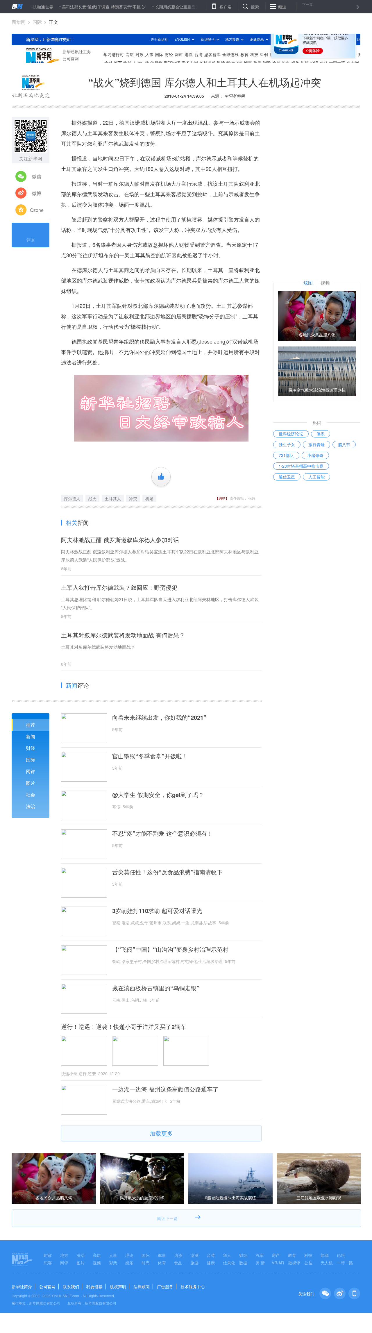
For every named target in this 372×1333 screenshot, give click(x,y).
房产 (276, 1255)
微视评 (294, 1262)
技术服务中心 (192, 1286)
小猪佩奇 (315, 455)
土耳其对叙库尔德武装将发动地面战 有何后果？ (123, 635)
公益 (308, 1262)
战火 (92, 498)
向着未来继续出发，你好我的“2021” (159, 717)
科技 (308, 1255)
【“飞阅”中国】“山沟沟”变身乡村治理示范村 (170, 949)
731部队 (286, 455)
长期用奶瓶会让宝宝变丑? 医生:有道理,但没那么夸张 (176, 7)
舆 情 (260, 1262)
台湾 (211, 1255)
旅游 (194, 1262)
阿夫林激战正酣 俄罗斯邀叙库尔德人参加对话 (120, 539)
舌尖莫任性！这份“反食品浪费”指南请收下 (167, 872)
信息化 (229, 1262)
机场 (149, 498)
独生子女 (287, 444)
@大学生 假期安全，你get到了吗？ (158, 795)
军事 (162, 1255)
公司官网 (47, 1286)
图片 (30, 783)
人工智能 (316, 477)
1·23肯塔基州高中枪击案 (301, 466)
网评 (30, 771)
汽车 (259, 1255)
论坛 (341, 1255)
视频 (97, 1262)
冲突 (133, 498)
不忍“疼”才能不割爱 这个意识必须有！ (162, 833)
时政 (48, 1255)
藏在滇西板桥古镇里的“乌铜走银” (155, 988)
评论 (30, 240)
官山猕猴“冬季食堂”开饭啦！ (150, 756)
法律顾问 (141, 1286)
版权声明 (118, 1286)
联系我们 (71, 1286)
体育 (162, 1262)
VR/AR (278, 1262)
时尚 (146, 1262)
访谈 (178, 1255)
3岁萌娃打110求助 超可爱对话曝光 (157, 911)
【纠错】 (222, 498)
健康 (211, 1262)
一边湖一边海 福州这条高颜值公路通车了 (165, 1089)
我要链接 (94, 1286)
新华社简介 (22, 1286)
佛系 (320, 434)
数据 (243, 1262)
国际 (37, 22)
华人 (227, 1255)
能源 (325, 1255)
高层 (97, 1255)
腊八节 (344, 444)
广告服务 (165, 1286)
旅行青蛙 (316, 444)
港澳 (194, 1255)
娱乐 (129, 1262)
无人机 (327, 1262)
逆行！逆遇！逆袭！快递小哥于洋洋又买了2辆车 (123, 1027)
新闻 (30, 736)
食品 (178, 1262)
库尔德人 (72, 498)
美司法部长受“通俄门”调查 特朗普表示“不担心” (78, 7)
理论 (129, 1255)
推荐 (30, 724)
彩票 (113, 1262)
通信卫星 (287, 477)
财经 (30, 748)
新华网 (19, 22)
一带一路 (345, 1262)
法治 (30, 806)
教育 (292, 1255)
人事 (113, 1255)
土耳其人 (113, 498)
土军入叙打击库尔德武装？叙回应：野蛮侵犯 (119, 587)
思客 (48, 1262)
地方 (64, 1255)
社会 (30, 794)
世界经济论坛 (291, 434)
